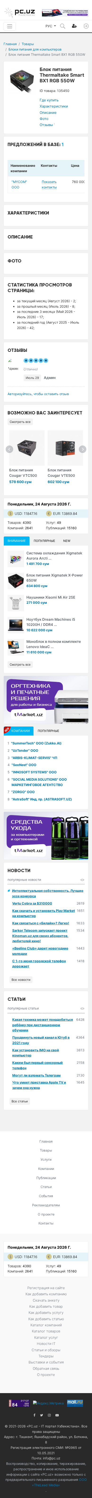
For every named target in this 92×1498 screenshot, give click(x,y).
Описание (48, 112)
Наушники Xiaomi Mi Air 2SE (50, 597)
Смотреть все (20, 422)
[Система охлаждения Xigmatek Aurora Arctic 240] (16, 559)
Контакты (46, 1223)
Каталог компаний (46, 1325)
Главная (10, 44)
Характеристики (54, 106)
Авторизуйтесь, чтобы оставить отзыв (38, 394)
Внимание (17, 541)
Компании (46, 1169)
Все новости (21, 979)
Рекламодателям (46, 1205)
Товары (28, 44)
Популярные (44, 541)
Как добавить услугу (46, 1312)
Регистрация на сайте (46, 1288)
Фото (44, 118)
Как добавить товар (46, 1306)
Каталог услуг (46, 1337)
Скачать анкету (46, 1300)
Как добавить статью (46, 1319)
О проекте (46, 1214)
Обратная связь (46, 1368)
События (46, 1196)
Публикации (46, 1178)
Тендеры (46, 1356)
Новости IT (46, 1343)
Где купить (49, 100)
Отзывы (47, 125)
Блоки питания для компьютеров (35, 49)
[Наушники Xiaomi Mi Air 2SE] (16, 603)
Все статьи (20, 1101)
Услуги (46, 1159)
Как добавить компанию (46, 1294)
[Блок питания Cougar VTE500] (65, 448)
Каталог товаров (46, 1331)
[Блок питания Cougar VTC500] (27, 448)
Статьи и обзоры (46, 1350)
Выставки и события (46, 1362)
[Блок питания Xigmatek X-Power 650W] (16, 581)
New (66, 541)
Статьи (46, 1187)
